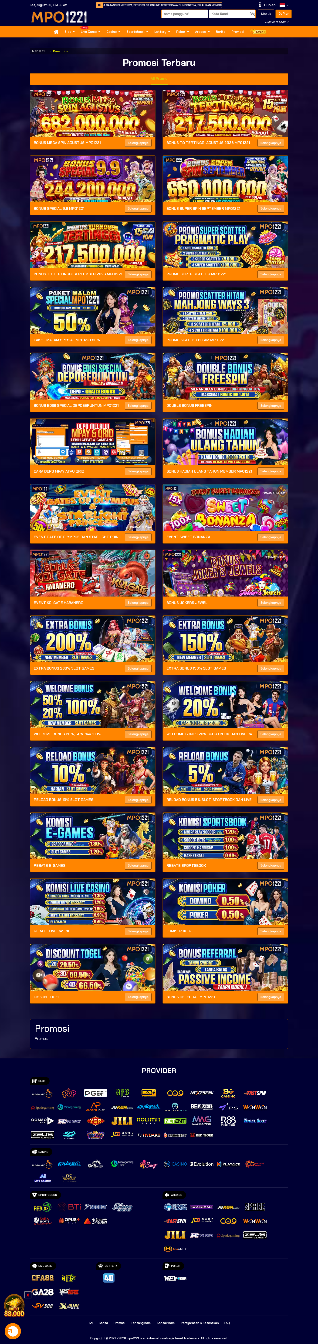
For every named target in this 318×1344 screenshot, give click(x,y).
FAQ (227, 1323)
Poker (180, 32)
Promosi (237, 32)
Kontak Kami (166, 1323)
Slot (67, 32)
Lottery (160, 32)
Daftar (283, 13)
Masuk (266, 14)
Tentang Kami (141, 1323)
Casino (111, 32)
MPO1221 (38, 51)
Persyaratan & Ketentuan (200, 1323)
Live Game (89, 32)
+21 (90, 1323)
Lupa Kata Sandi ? (276, 22)
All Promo (159, 78)
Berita (220, 32)
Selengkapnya (138, 143)
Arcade (200, 32)
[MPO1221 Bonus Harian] (14, 1305)
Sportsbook (135, 32)
